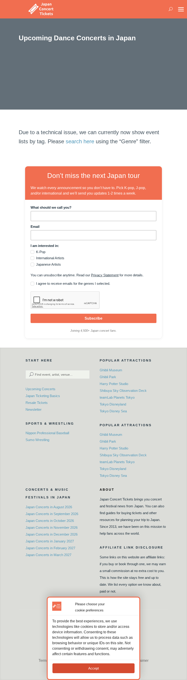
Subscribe (93, 318)
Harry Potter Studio (114, 384)
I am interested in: (45, 246)
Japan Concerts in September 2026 (52, 514)
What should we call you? (51, 207)
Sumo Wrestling (37, 440)
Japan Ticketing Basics (43, 396)
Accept (93, 668)
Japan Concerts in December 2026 (52, 534)
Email (35, 226)
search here (80, 141)
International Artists (50, 258)
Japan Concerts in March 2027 (48, 555)
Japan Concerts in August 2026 (49, 507)
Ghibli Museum (111, 370)
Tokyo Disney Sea (113, 411)
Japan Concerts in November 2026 (52, 527)
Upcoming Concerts (40, 389)
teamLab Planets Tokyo (117, 397)
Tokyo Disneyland (113, 404)
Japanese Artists (48, 264)
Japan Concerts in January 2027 (50, 541)
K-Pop (40, 252)
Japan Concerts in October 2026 (50, 521)
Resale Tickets (37, 403)
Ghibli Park (108, 377)
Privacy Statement (105, 275)
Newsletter (34, 409)
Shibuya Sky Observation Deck (123, 391)
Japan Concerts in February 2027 (50, 548)
